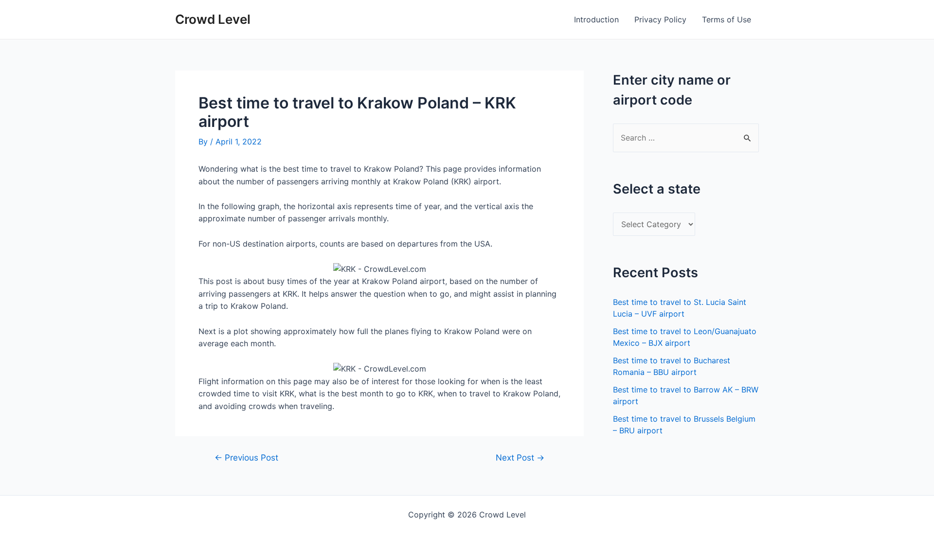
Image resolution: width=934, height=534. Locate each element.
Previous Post (246, 457)
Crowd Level (213, 19)
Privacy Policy (660, 19)
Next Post (520, 457)
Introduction (596, 19)
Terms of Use (726, 19)
